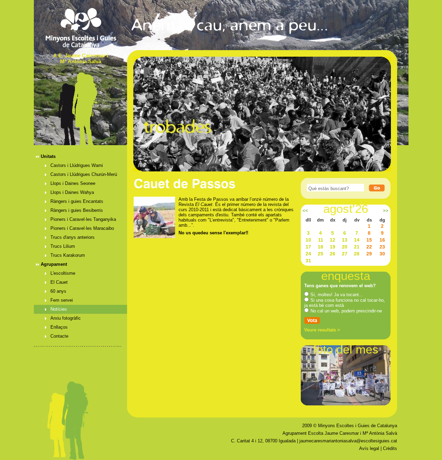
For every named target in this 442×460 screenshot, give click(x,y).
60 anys (58, 291)
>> (385, 210)
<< (305, 210)
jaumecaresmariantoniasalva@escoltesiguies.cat (348, 440)
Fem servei (61, 300)
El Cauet (59, 282)
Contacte (59, 336)
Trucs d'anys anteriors (72, 237)
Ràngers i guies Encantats (76, 201)
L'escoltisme (62, 273)
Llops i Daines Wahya (72, 192)
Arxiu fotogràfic (65, 318)
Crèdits (390, 448)
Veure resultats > (322, 329)
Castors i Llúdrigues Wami (76, 165)
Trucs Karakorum (67, 255)
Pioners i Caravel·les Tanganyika (83, 219)
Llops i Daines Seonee (72, 183)
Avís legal (369, 448)
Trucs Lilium (62, 246)
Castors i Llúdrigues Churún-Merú (83, 174)
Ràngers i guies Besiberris (76, 210)
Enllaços (59, 327)
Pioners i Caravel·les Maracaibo (82, 228)
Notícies (58, 309)
